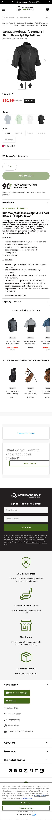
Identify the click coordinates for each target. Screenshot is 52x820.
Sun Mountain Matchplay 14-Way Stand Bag (30, 393)
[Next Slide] (50, 2)
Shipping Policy (14, 719)
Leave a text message (18, 693)
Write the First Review (26, 433)
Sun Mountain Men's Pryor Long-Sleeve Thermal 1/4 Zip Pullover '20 (13, 342)
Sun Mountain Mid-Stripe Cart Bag (12, 393)
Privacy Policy (40, 796)
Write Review (6, 38)
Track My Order (14, 714)
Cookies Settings (26, 808)
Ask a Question (30, 463)
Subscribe (26, 527)
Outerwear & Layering (25, 23)
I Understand (26, 803)
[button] (8, 119)
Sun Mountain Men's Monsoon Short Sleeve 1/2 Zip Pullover (30, 342)
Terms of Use (26, 798)
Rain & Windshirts (41, 23)
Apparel (12, 23)
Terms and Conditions (32, 543)
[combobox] (26, 17)
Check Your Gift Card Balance (20, 731)
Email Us (12, 701)
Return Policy (13, 725)
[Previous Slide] (2, 2)
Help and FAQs (13, 708)
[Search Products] (48, 17)
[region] (26, 801)
